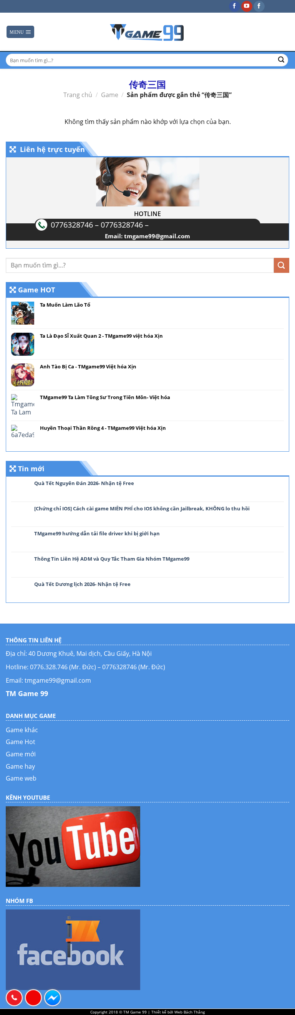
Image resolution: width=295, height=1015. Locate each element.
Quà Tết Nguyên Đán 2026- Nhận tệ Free (84, 483)
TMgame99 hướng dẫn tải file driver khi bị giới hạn (97, 534)
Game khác (22, 730)
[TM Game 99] (147, 32)
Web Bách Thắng (189, 1012)
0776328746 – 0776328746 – (100, 225)
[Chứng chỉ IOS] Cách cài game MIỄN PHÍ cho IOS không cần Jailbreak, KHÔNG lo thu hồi (142, 509)
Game (109, 95)
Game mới (21, 754)
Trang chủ (77, 95)
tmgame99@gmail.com (157, 236)
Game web (21, 778)
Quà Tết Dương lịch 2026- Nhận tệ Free (82, 584)
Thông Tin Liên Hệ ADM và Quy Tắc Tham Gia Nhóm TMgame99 (111, 559)
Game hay (20, 766)
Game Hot (20, 742)
